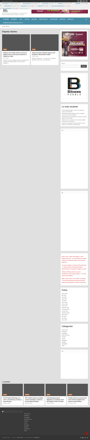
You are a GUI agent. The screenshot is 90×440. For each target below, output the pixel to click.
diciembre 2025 (65, 307)
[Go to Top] (86, 433)
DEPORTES (62, 19)
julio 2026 (64, 295)
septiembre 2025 (65, 313)
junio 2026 (64, 297)
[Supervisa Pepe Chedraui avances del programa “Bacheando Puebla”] (45, 42)
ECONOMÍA (6, 19)
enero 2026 (64, 306)
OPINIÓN (64, 342)
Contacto (70, 19)
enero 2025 (64, 320)
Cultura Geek (54, 19)
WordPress (36, 437)
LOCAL (21, 19)
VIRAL (63, 345)
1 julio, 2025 (5, 58)
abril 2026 (64, 300)
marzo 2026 (64, 302)
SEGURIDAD (14, 19)
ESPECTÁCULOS (43, 19)
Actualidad (6, 382)
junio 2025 (64, 318)
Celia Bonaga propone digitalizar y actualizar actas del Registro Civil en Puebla (55, 399)
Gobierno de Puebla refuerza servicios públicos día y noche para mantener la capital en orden (15, 54)
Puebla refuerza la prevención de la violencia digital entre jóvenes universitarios (77, 399)
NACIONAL (34, 19)
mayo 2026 (64, 298)
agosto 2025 (65, 314)
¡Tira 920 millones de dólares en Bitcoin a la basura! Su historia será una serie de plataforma (74, 260)
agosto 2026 (65, 293)
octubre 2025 (65, 311)
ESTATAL (27, 19)
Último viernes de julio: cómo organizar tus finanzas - (74, 278)
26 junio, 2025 (35, 56)
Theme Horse (20, 437)
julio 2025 (64, 316)
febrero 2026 (65, 304)
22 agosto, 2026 (6, 403)
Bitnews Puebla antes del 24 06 (12, 22)
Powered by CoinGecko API (24, 8)
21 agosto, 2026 (71, 403)
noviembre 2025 (65, 309)
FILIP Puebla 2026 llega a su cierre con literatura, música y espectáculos (12, 399)
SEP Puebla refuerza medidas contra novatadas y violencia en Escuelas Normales (34, 399)
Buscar (63, 63)
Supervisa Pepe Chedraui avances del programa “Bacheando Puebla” (43, 53)
